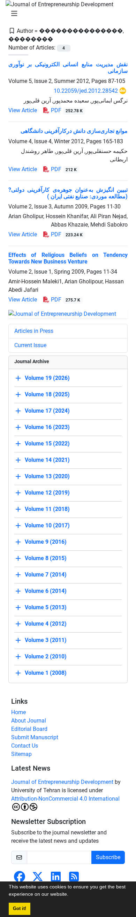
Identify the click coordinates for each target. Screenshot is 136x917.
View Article (22, 110)
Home (18, 712)
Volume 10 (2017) (47, 525)
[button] (71, 895)
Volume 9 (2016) (46, 541)
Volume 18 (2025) (47, 394)
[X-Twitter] (37, 879)
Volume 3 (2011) (46, 640)
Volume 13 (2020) (47, 476)
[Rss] (74, 879)
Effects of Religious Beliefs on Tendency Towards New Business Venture (68, 258)
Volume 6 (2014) (46, 591)
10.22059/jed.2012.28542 (86, 90)
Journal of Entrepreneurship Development (62, 782)
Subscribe (108, 857)
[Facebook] (19, 879)
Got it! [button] (19, 908)
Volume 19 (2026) (47, 378)
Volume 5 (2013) (46, 607)
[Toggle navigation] (66, 13)
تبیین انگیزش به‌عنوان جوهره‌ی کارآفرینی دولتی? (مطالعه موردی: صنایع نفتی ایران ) (68, 193)
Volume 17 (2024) (47, 410)
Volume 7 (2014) (46, 574)
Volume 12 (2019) (47, 492)
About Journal (28, 720)
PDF (66, 110)
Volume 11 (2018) (47, 509)
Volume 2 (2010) (46, 656)
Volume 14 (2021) (47, 460)
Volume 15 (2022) (47, 443)
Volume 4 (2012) (46, 623)
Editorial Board (29, 729)
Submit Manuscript (34, 737)
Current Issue (30, 345)
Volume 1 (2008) (46, 673)
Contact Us (24, 745)
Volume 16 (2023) (47, 427)
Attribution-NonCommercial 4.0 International (65, 798)
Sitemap (21, 754)
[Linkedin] (55, 879)
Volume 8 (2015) (46, 558)
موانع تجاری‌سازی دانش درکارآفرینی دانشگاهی (74, 131)
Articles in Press (33, 331)
